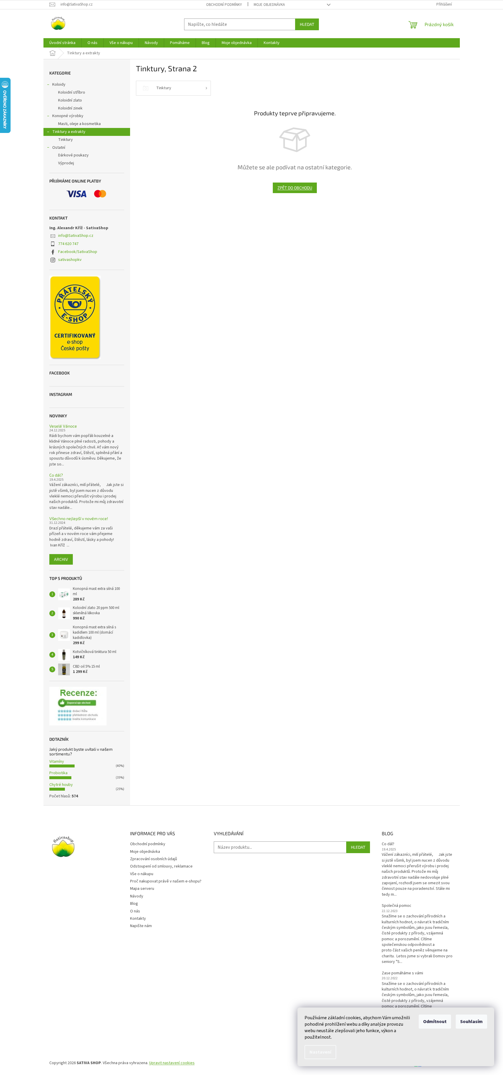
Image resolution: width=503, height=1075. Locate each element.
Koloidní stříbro (71, 92)
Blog (134, 904)
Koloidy (58, 84)
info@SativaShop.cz (75, 236)
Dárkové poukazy (73, 155)
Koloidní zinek (70, 108)
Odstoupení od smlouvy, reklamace (161, 866)
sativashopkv (70, 260)
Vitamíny (56, 762)
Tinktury (65, 140)
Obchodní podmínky (224, 4)
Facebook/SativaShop (77, 252)
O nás (135, 911)
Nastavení (320, 1052)
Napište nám (141, 926)
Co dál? (56, 475)
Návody (136, 896)
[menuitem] (62, 43)
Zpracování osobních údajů (153, 859)
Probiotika (58, 773)
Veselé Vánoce (63, 426)
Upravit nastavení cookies (172, 1063)
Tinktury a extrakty (68, 132)
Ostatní (58, 148)
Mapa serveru (142, 889)
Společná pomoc (396, 906)
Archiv (61, 559)
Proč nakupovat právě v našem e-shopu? (165, 881)
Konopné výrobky (67, 116)
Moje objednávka (269, 4)
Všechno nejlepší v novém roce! (78, 518)
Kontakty (138, 919)
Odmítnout (435, 1021)
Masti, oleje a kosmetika (79, 124)
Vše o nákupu (141, 874)
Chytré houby (61, 785)
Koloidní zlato (70, 100)
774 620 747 (68, 244)
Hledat (307, 24)
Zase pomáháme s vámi (402, 973)
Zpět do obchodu (294, 187)
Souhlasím (471, 1021)
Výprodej (66, 163)
